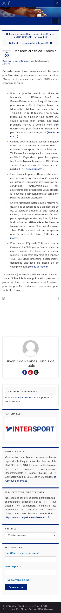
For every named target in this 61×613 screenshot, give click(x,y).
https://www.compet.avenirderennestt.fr (27, 517)
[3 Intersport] (30, 429)
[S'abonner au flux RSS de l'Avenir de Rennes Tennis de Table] (4, 2)
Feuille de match (33, 168)
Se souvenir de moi (18, 579)
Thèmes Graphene (29, 609)
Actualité (6, 64)
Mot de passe (13, 566)
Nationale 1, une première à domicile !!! (29, 43)
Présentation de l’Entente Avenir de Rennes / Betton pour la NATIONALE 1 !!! (32, 35)
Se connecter (16, 587)
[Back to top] (54, 606)
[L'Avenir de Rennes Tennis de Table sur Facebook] (9, 2)
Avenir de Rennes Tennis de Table (19, 61)
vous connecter (26, 397)
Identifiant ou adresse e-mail (22, 553)
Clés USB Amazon (46, 609)
